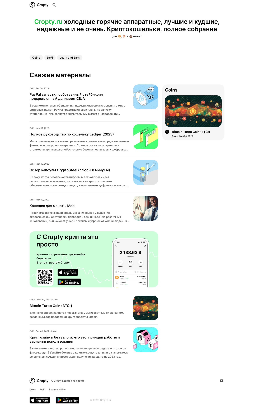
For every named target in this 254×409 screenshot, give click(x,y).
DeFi (50, 57)
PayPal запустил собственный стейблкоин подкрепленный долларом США (66, 96)
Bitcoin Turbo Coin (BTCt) (51, 306)
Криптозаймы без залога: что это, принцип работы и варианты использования (75, 339)
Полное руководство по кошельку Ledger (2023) (72, 134)
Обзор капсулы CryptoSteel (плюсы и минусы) (70, 170)
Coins (36, 57)
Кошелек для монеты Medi (53, 206)
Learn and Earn (70, 57)
